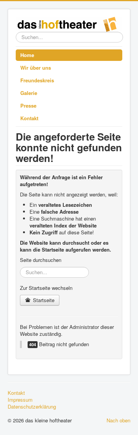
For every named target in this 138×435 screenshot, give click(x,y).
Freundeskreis (37, 80)
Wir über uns (35, 67)
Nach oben (118, 420)
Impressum (20, 399)
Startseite (42, 300)
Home (27, 55)
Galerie (28, 92)
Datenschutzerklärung (32, 406)
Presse (28, 105)
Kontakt (29, 118)
